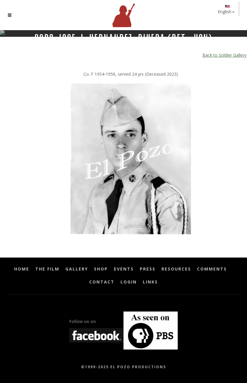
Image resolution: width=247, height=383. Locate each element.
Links (150, 282)
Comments (212, 269)
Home (21, 269)
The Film (47, 269)
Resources (176, 269)
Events (124, 269)
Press (147, 269)
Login (128, 282)
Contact (101, 282)
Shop (101, 269)
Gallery (76, 269)
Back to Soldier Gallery (224, 55)
